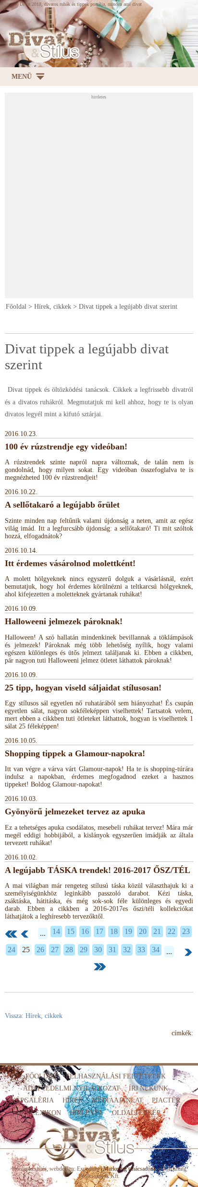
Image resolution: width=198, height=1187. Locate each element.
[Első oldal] (11, 934)
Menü (22, 76)
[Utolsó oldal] (100, 966)
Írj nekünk (148, 1088)
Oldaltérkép (136, 1112)
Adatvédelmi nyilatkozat (71, 1088)
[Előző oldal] (24, 934)
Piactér (166, 1100)
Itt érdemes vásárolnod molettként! (70, 563)
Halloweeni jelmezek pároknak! (64, 621)
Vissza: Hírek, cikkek (33, 1015)
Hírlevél (86, 1112)
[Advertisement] (99, 198)
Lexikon (46, 1112)
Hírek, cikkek (52, 306)
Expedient (88, 1168)
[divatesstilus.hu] (42, 45)
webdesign (62, 1168)
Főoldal (16, 306)
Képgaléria (32, 1100)
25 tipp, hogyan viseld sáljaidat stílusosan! (83, 687)
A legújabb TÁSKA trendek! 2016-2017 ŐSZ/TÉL (97, 870)
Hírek (72, 1100)
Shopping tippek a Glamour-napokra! (75, 753)
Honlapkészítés (29, 1168)
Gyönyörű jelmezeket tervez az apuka (75, 811)
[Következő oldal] (188, 952)
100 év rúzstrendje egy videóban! (66, 446)
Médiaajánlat (117, 1100)
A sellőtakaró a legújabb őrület (62, 504)
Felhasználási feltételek (116, 1076)
